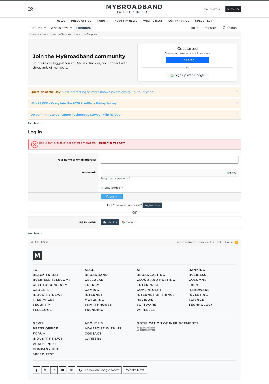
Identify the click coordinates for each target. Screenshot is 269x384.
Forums (36, 28)
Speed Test (203, 20)
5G (35, 270)
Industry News (125, 20)
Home (229, 241)
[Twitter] (45, 370)
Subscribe (233, 9)
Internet (94, 295)
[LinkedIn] (54, 370)
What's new (59, 28)
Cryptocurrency (50, 285)
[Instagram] (71, 370)
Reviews (145, 300)
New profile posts (61, 34)
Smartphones (98, 304)
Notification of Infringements (167, 323)
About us (94, 323)
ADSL (89, 270)
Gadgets (41, 290)
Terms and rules (185, 241)
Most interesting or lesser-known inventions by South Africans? (108, 92)
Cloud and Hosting (156, 280)
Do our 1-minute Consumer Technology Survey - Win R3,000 (75, 114)
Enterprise (148, 285)
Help (220, 241)
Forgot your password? (116, 178)
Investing (198, 295)
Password (88, 172)
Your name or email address (76, 159)
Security (42, 304)
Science (196, 300)
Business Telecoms (52, 280)
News (61, 20)
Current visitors (39, 34)
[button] (45, 28)
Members (83, 28)
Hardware (199, 290)
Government (149, 290)
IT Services (44, 300)
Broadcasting (151, 275)
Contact (93, 333)
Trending (94, 310)
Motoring (94, 300)
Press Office (81, 20)
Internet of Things (156, 295)
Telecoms (42, 310)
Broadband (96, 275)
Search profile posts (85, 34)
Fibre (194, 285)
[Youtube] (62, 370)
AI (138, 270)
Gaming (92, 290)
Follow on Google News (102, 370)
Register (187, 60)
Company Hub (179, 20)
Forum (102, 20)
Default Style (41, 241)
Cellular (94, 280)
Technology (201, 304)
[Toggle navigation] (30, 8)
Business (197, 275)
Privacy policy (206, 241)
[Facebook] (36, 370)
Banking (197, 270)
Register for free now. (111, 142)
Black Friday (46, 275)
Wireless (146, 310)
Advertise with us (103, 328)
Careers (93, 338)
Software (146, 304)
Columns (197, 280)
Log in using (87, 222)
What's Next (152, 20)
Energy (92, 285)
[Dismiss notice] (236, 92)
